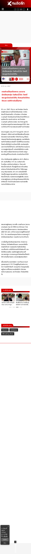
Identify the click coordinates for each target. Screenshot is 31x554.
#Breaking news (7, 334)
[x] (18, 9)
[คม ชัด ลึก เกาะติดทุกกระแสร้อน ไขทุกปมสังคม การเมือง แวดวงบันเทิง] (15, 3)
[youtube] (21, 9)
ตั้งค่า (5, 543)
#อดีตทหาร (13, 330)
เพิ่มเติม (5, 536)
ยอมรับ (5, 539)
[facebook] (15, 9)
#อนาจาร (5, 330)
